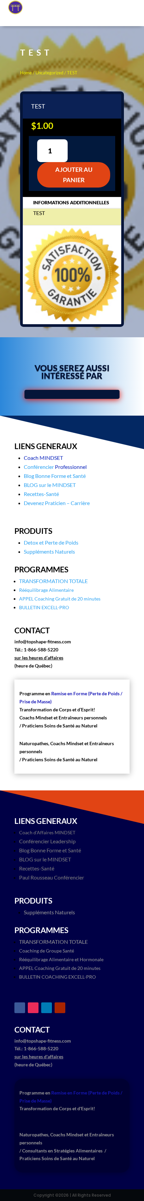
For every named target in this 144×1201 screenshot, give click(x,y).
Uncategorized (49, 72)
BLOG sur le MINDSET (50, 485)
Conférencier (39, 467)
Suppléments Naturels (49, 551)
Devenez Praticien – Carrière (57, 503)
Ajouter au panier (73, 175)
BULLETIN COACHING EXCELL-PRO (57, 977)
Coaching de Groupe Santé (46, 950)
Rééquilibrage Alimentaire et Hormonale (61, 959)
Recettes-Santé (41, 494)
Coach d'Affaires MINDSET (47, 832)
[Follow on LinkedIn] (46, 1007)
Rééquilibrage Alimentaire (46, 590)
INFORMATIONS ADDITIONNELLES (71, 202)
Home (26, 72)
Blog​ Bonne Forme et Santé (55, 476)
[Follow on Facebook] (19, 1007)
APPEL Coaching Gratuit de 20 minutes (59, 599)
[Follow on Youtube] (60, 1007)
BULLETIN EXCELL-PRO (44, 607)
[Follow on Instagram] (33, 1007)
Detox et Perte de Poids (51, 542)
